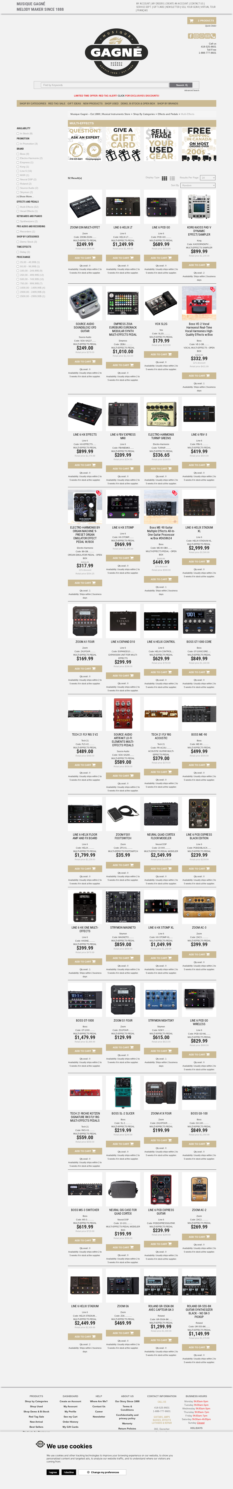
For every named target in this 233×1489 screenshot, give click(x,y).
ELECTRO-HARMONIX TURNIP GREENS (161, 436)
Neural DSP (28, 179)
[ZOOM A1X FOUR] (161, 1093)
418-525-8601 (208, 46)
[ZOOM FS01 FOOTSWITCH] (123, 814)
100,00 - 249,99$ (31, 270)
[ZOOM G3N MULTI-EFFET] (85, 207)
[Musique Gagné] (116, 52)
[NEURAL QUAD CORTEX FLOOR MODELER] (161, 814)
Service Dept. (143, 7)
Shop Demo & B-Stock (36, 1411)
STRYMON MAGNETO (123, 927)
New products (93, 103)
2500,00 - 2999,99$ (32, 296)
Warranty (127, 1423)
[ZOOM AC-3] (199, 907)
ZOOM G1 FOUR (123, 1020)
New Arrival (36, 1421)
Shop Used (112, 103)
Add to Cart (83, 258)
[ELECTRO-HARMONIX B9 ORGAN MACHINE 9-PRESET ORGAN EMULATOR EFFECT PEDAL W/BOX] (85, 507)
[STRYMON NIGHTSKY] (161, 1000)
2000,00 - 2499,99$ (32, 292)
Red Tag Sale (56, 103)
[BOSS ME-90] (199, 714)
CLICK (121, 95)
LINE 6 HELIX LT (123, 227)
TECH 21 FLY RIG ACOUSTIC (161, 736)
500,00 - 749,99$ (32, 279)
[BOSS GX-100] (199, 1093)
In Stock (26, 133)
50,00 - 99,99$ (30, 266)
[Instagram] (196, 36)
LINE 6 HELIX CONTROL (161, 641)
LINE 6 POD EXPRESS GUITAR (161, 1211)
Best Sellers (36, 1427)
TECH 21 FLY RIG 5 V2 (85, 734)
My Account (143, 3)
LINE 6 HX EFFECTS (85, 434)
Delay (25, 252)
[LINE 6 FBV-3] (199, 414)
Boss (24, 154)
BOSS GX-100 (199, 1113)
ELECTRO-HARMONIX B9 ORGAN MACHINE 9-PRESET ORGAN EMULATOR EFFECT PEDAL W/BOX (85, 535)
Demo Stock (28, 241)
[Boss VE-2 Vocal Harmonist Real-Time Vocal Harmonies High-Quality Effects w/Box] (199, 303)
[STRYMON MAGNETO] (123, 907)
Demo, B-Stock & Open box (138, 103)
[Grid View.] (163, 178)
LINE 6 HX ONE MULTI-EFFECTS (85, 929)
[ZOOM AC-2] (199, 1189)
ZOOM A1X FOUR (161, 1113)
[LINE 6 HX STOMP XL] (161, 907)
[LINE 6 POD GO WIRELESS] (199, 1000)
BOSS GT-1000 (85, 1020)
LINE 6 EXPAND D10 (123, 641)
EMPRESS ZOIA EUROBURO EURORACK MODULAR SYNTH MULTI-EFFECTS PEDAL (123, 329)
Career (99, 1411)
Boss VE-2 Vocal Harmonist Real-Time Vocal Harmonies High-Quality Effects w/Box (199, 329)
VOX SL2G (161, 324)
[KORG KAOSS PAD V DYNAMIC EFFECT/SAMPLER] (199, 207)
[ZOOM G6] (123, 1286)
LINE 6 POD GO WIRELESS (199, 1022)
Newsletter (173, 7)
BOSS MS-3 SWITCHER (85, 1210)
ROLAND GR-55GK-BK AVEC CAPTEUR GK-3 (161, 1307)
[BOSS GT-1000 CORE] (199, 621)
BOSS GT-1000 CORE (199, 641)
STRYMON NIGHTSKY (161, 1020)
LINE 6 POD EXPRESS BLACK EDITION (199, 836)
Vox (161, 330)
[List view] (171, 178)
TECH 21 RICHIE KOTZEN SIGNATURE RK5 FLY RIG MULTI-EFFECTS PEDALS (85, 1117)
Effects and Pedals (168, 114)
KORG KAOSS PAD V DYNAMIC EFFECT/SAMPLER (199, 231)
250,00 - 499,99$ (32, 275)
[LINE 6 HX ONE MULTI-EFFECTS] (85, 907)
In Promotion (29, 143)
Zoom (85, 233)
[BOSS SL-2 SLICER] (123, 1093)
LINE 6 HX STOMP (123, 527)
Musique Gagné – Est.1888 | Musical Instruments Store (100, 114)
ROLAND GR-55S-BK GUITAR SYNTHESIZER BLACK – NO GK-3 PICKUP (199, 1311)
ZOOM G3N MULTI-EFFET (85, 227)
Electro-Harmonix (31, 158)
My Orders (158, 3)
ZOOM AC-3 (199, 927)
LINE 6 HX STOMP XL (161, 927)
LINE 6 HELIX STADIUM (85, 1306)
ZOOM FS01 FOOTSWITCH (123, 836)
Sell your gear (190, 7)
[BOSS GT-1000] (85, 1000)
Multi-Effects (29, 206)
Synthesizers (29, 221)
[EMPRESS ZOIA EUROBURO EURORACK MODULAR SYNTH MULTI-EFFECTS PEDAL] (123, 303)
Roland (26, 183)
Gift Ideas (74, 103)
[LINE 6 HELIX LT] (123, 207)
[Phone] (213, 36)
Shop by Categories (36, 1401)
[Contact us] (207, 36)
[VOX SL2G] (161, 303)
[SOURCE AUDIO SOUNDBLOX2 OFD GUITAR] (85, 303)
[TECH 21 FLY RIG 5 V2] (85, 714)
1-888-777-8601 (207, 52)
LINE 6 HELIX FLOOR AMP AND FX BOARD (85, 836)
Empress (26, 162)
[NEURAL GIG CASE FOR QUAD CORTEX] (123, 1189)
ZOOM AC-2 (199, 1210)
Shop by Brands (167, 103)
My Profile (70, 1411)
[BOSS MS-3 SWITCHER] (85, 1189)
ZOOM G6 (123, 1306)
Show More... (25, 196)
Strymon (26, 192)
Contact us (196, 3)
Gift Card (158, 7)
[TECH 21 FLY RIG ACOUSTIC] (161, 714)
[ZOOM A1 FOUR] (85, 621)
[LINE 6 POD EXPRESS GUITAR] (161, 1189)
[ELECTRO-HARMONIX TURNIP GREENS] (161, 414)
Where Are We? (99, 1401)
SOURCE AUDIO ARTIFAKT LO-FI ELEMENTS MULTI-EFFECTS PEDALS (123, 740)
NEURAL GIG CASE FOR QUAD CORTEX (123, 1211)
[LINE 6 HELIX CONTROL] (161, 621)
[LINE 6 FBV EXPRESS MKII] (123, 414)
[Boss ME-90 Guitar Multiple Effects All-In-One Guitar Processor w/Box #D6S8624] (161, 507)
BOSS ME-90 (199, 734)
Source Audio (29, 188)
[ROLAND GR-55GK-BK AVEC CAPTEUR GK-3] (161, 1286)
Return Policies (127, 1428)
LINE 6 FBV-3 (199, 434)
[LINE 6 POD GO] (161, 207)
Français (142, 10)
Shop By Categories (33, 103)
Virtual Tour (208, 7)
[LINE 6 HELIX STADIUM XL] (199, 507)
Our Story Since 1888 (127, 1401)
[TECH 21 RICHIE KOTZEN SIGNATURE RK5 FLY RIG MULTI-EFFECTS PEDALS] (85, 1093)
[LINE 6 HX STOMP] (123, 507)
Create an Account (177, 3)
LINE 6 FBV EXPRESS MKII (123, 436)
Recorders (27, 231)
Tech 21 (85, 740)
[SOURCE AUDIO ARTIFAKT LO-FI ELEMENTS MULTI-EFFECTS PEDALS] (123, 714)
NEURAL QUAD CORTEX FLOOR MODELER (161, 836)
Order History (70, 1421)
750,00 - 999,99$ (31, 283)
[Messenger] (202, 36)
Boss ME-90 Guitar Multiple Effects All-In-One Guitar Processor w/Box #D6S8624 (161, 533)
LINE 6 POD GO (161, 227)
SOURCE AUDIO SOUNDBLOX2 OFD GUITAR (85, 327)
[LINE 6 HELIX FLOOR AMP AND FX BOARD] (85, 814)
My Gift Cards (70, 1427)
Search (180, 85)
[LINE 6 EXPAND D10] (123, 621)
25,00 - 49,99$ (30, 262)
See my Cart (70, 1416)
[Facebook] (190, 36)
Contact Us (98, 1406)
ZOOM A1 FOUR (85, 641)
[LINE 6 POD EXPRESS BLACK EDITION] (199, 814)
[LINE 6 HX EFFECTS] (85, 414)
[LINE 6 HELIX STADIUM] (85, 1286)
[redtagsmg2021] (212, 289)
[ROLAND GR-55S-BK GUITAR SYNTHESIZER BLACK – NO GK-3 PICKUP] (199, 1286)
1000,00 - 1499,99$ (32, 287)
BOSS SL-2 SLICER (123, 1113)
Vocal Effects (29, 211)
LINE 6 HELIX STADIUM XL (199, 529)
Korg (24, 166)
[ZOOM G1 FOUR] (123, 1000)
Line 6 (26, 171)
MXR (24, 175)
